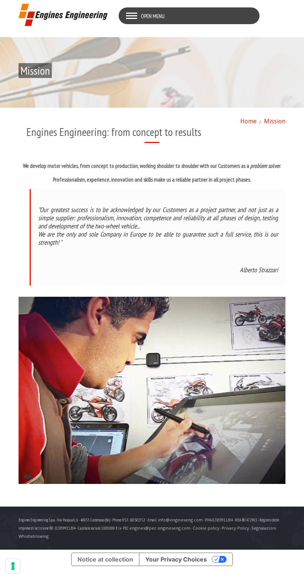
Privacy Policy (235, 528)
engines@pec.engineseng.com (160, 528)
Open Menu (153, 16)
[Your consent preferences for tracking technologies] (13, 566)
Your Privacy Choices (176, 559)
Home (248, 121)
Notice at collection (105, 559)
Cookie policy (206, 528)
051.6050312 (133, 520)
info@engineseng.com (180, 520)
